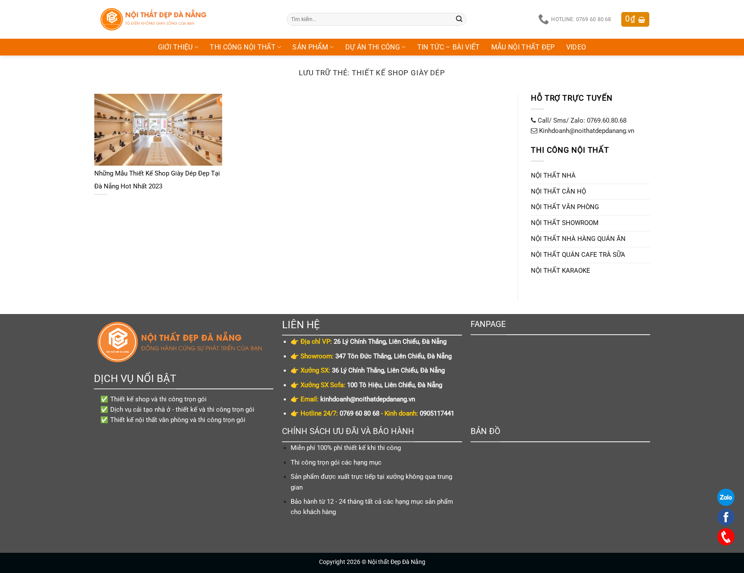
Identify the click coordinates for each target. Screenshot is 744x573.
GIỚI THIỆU (175, 47)
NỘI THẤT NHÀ (553, 175)
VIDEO (576, 47)
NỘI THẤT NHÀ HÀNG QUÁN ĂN (578, 239)
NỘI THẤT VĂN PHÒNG (565, 207)
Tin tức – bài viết (448, 47)
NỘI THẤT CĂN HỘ (558, 191)
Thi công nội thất (243, 47)
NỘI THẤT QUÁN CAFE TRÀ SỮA (578, 255)
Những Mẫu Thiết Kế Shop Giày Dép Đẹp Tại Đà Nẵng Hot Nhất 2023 (157, 179)
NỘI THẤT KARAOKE (560, 270)
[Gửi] (459, 19)
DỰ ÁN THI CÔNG (372, 47)
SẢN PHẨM (310, 47)
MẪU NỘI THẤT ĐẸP (523, 47)
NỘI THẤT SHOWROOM (564, 223)
